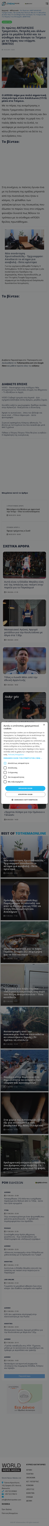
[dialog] (24, 763)
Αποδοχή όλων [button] (25, 788)
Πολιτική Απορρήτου (16, 754)
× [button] (44, 725)
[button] (24, 758)
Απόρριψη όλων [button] (25, 794)
